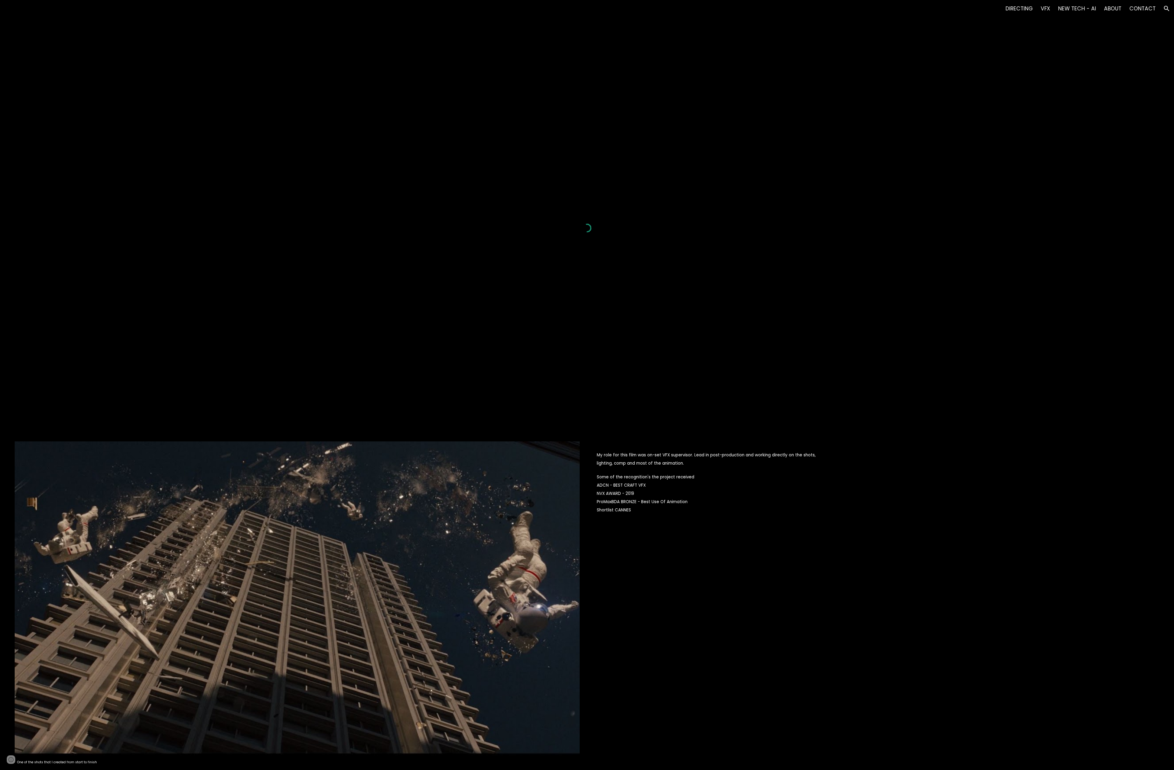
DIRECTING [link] (1019, 8)
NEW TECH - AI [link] (1077, 8)
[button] (1166, 8)
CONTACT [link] (1142, 8)
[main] (297, 761)
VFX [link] (1045, 8)
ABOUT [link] (1112, 8)
